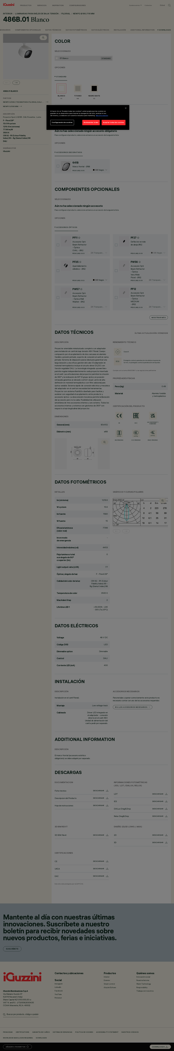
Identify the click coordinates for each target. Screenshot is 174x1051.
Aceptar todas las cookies (113, 122)
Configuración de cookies (62, 122)
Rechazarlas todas (91, 122)
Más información (102, 115)
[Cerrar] (126, 108)
